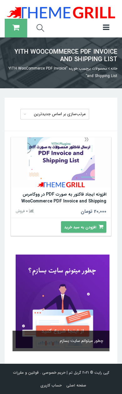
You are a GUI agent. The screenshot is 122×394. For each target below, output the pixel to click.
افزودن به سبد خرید (80, 227)
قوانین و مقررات (26, 373)
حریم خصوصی (53, 373)
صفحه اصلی (76, 385)
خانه (114, 68)
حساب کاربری (51, 385)
